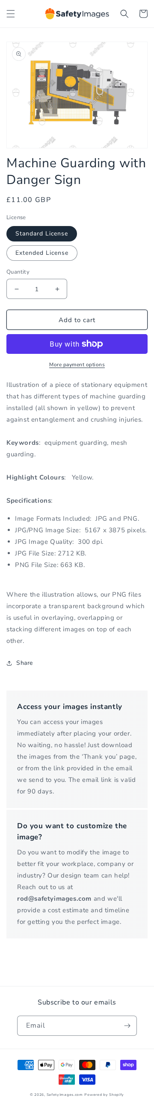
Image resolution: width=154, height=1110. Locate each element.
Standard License (41, 233)
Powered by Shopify (104, 1094)
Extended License (41, 253)
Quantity (18, 272)
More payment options (77, 364)
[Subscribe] (127, 1026)
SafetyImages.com (65, 1094)
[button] (10, 13)
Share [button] (24, 663)
